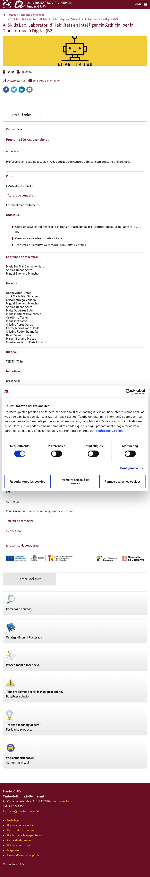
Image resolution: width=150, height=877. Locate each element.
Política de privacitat (20, 825)
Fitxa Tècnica (21, 115)
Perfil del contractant (21, 830)
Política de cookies (19, 845)
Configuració (129, 468)
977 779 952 (13, 531)
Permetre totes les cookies (122, 481)
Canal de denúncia (19, 840)
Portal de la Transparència (24, 835)
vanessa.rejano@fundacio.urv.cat (51, 511)
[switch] (56, 454)
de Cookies (115, 430)
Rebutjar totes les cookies (27, 481)
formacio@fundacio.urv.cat (21, 811)
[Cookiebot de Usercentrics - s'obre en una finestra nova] (128, 392)
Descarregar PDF (16, 81)
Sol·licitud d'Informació (46, 81)
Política (101, 430)
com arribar (63, 801)
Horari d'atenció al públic (23, 855)
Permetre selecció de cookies (75, 481)
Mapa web (14, 850)
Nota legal (13, 820)
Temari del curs (29, 579)
